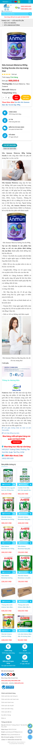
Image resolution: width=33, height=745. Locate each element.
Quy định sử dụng (6, 715)
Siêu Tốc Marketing (19, 743)
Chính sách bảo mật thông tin (9, 696)
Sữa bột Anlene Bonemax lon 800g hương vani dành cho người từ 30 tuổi (8, 518)
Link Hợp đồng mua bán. (11, 433)
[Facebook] (13, 2)
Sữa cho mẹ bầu (10, 23)
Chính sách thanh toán (7, 702)
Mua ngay (16, 97)
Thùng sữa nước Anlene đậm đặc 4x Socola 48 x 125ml (24, 606)
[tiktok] (13, 674)
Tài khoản (5, 2)
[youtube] (11, 674)
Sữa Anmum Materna (12, 25)
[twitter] (5, 674)
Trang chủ (5, 20)
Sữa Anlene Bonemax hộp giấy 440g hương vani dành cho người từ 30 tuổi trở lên (24, 547)
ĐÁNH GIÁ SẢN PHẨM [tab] (9, 148)
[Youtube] (15, 2)
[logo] (7, 8)
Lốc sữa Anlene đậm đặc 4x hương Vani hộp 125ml (24, 635)
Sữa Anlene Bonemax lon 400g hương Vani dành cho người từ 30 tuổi (8, 547)
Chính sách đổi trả (6, 712)
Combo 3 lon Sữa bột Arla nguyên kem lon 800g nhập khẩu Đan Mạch (25, 489)
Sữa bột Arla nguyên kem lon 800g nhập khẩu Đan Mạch (8, 489)
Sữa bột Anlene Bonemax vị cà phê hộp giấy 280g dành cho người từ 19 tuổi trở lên (24, 577)
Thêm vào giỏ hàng (26, 97)
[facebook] (2, 674)
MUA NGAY (16, 442)
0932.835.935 (7, 458)
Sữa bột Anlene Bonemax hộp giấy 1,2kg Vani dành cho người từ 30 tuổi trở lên (24, 518)
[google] (8, 674)
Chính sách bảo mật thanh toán (10, 699)
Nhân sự (3, 718)
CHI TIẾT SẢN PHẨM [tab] (10, 145)
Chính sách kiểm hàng (7, 708)
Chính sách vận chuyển (7, 705)
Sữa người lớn (18, 20)
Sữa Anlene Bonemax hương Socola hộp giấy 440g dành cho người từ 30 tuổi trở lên (8, 577)
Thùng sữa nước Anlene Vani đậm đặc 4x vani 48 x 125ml (7, 606)
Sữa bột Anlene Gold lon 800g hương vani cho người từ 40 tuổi (6, 635)
